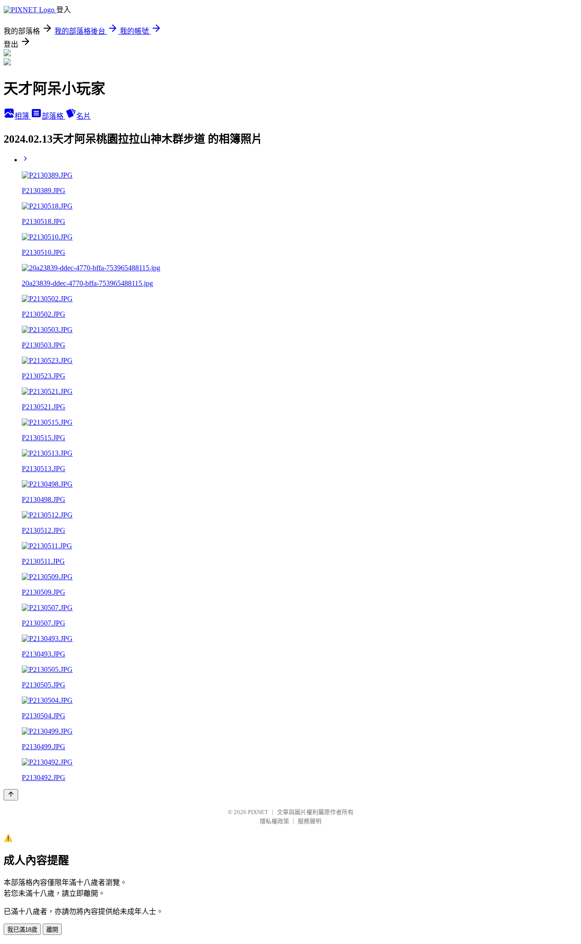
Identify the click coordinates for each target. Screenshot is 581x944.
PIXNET (258, 812)
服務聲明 (309, 821)
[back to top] (11, 794)
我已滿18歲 (22, 929)
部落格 (53, 116)
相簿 (23, 116)
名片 (83, 116)
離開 (52, 929)
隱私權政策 (274, 821)
